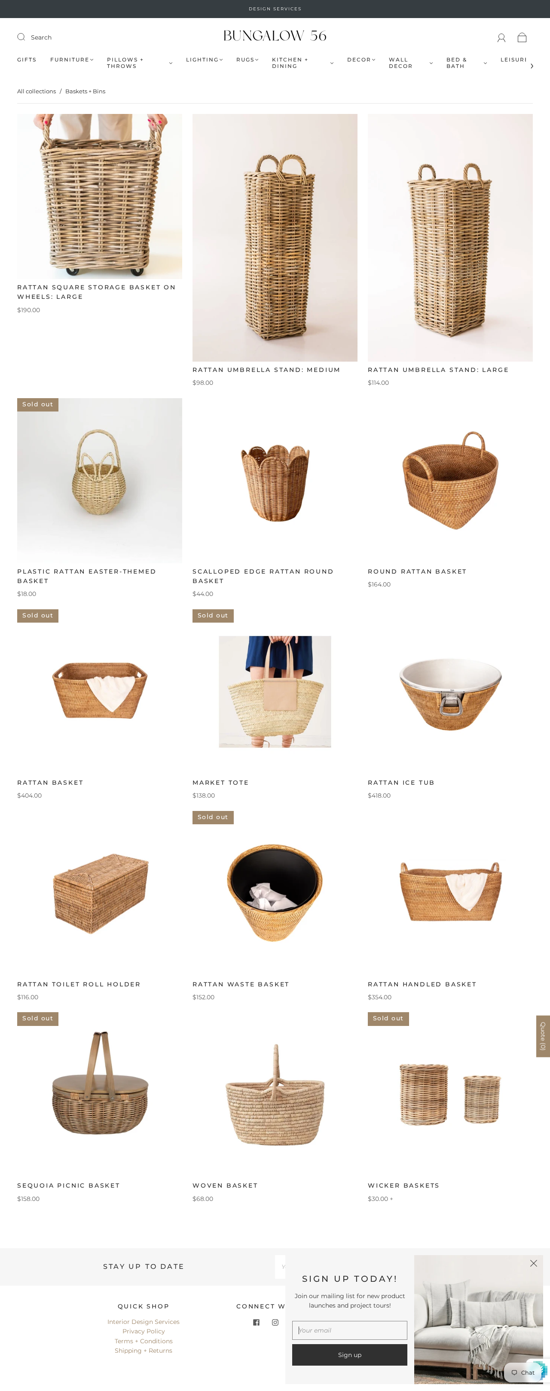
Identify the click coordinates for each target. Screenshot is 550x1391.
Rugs (245, 59)
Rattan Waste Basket (241, 984)
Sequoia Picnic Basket (68, 1185)
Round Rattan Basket (417, 571)
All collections (36, 91)
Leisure (515, 59)
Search (41, 37)
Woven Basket (225, 1185)
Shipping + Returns (143, 1350)
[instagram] (275, 1322)
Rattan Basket (50, 782)
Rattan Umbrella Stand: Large (438, 370)
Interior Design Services (143, 1322)
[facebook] (256, 1322)
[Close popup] (533, 1264)
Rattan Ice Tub (401, 782)
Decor (359, 59)
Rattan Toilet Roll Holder (79, 984)
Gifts (27, 59)
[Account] (502, 37)
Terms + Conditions (144, 1341)
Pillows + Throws (125, 62)
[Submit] (26, 37)
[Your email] (349, 1330)
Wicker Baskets (404, 1185)
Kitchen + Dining (290, 62)
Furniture (69, 59)
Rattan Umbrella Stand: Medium (266, 370)
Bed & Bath (456, 62)
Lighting (202, 59)
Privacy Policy (143, 1331)
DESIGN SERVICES (275, 9)
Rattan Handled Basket (422, 984)
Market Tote (220, 782)
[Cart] (522, 37)
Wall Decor (401, 62)
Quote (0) (543, 1036)
